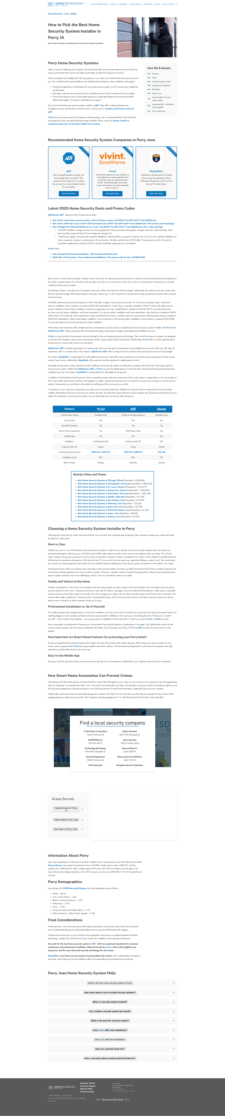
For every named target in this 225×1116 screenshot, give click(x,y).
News (157, 4)
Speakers (123, 4)
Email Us (127, 1099)
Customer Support (87, 1086)
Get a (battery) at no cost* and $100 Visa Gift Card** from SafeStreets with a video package (108, 226)
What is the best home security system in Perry (110, 983)
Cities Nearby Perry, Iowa (66, 820)
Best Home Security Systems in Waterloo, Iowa (100, 503)
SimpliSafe (63, 356)
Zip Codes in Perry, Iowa (65, 829)
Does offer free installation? (110, 1039)
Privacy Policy (116, 1083)
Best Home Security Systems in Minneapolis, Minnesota (104, 483)
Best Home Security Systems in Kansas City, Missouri (103, 490)
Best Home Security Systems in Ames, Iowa (98, 513)
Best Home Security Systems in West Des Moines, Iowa (104, 510)
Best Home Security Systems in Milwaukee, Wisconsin (103, 493)
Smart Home (135, 4)
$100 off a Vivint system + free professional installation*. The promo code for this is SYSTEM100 (99, 257)
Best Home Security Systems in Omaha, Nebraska (101, 496)
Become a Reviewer (112, 1099)
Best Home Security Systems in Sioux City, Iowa (100, 506)
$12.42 (161, 452)
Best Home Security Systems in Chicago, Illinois (100, 480)
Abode (161, 409)
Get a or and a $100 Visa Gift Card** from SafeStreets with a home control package (113, 223)
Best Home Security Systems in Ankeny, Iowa (99, 516)
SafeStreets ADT (56, 214)
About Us (98, 1099)
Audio (113, 4)
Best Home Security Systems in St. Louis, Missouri (102, 486)
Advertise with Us (87, 1083)
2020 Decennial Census (74, 888)
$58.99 (138, 452)
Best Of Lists (168, 4)
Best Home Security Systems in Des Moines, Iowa (101, 500)
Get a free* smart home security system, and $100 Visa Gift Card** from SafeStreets (104, 220)
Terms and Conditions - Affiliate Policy (122, 1085)
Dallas (74, 13)
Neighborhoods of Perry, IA (66, 809)
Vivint (51, 248)
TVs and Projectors (99, 4)
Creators (148, 4)
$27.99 (128, 452)
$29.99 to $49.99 (101, 452)
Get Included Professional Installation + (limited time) (85, 254)
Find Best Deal (69, 193)
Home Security (55, 13)
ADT (97, 105)
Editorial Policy (86, 1089)
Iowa (66, 13)
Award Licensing (87, 1091)
